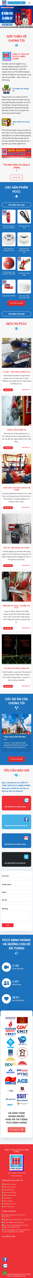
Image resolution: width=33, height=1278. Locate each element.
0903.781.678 (27, 1214)
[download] (22, 1047)
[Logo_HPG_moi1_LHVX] (10, 1066)
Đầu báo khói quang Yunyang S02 (24, 245)
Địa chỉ (5, 894)
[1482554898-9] (10, 1085)
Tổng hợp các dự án (9, 1198)
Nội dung (5, 903)
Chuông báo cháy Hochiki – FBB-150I (8, 268)
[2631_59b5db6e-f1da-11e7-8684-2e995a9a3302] (22, 1015)
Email (4, 887)
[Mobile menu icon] (29, 3)
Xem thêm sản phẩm (16, 298)
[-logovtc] (10, 1099)
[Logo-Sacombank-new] (22, 1095)
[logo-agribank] (22, 1083)
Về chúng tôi (7, 1193)
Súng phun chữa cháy (24, 269)
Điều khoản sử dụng (9, 1179)
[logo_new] (22, 1065)
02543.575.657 (20, 1209)
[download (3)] (10, 1037)
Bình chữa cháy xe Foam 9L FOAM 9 (9, 221)
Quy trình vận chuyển (9, 1187)
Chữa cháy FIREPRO (8, 290)
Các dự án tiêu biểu (16, 754)
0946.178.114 (6, 1211)
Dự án (5, 734)
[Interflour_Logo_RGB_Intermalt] (22, 1058)
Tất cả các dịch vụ (8, 1201)
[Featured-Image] (10, 1047)
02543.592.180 (17, 1214)
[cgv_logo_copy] (22, 1021)
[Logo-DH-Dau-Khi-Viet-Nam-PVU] (10, 1021)
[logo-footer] (22, 1090)
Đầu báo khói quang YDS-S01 (9, 244)
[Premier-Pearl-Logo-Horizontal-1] (22, 1098)
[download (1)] (10, 1029)
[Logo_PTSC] (22, 1069)
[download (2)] (22, 1035)
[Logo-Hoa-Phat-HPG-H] (10, 1093)
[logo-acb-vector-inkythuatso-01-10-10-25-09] (22, 1075)
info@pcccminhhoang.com (16, 1217)
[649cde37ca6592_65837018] (10, 1013)
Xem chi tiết (16, 172)
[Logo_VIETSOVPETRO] (10, 1075)
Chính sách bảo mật (9, 1181)
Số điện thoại (7, 879)
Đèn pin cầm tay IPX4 (24, 221)
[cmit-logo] (22, 1027)
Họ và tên (5, 870)
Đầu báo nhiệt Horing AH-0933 (24, 291)
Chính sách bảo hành (9, 1190)
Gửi (8, 920)
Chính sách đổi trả (8, 1184)
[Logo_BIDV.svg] (10, 1059)
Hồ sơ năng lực (15, 1124)
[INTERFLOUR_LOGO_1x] (10, 1054)
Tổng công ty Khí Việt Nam (15, 731)
